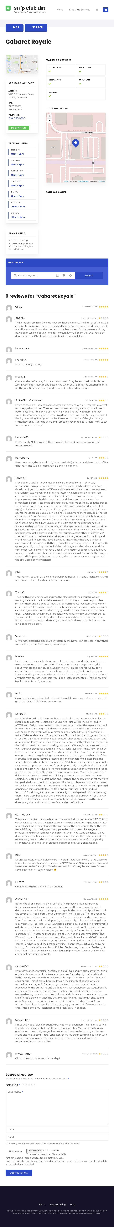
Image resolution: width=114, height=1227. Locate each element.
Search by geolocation (70, 275)
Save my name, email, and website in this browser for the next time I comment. (44, 1144)
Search (89, 275)
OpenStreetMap (83, 181)
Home (60, 9)
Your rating (12, 1084)
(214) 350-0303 (16, 118)
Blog (72, 1204)
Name (11, 1129)
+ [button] (49, 116)
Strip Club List (29, 8)
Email (11, 1137)
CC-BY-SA (101, 181)
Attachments (15, 1151)
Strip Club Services (79, 9)
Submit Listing (58, 1204)
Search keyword (15, 275)
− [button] (49, 120)
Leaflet (66, 181)
